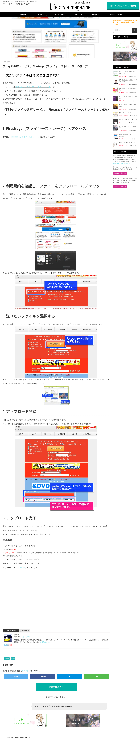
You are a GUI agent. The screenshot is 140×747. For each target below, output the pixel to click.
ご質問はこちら (45, 642)
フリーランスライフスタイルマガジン (16, 4)
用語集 (13, 658)
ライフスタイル (60, 15)
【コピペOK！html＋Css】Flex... (127, 142)
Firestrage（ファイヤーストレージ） (25, 137)
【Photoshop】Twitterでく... (126, 113)
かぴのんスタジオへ (116, 15)
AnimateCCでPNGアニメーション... (128, 119)
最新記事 (23, 15)
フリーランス (41, 15)
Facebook (43, 676)
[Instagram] (8, 645)
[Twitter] (5, 645)
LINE (96, 676)
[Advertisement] (56, 161)
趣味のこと (78, 15)
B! (69, 676)
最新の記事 (25, 630)
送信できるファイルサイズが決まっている (33, 87)
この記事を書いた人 (11, 630)
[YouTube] (11, 645)
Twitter (16, 676)
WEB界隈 (7, 658)
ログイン (25, 671)
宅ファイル (20, 567)
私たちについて (97, 15)
